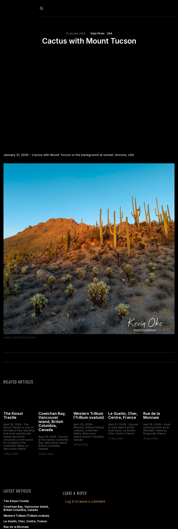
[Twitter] (83, 52)
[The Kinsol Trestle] (19, 398)
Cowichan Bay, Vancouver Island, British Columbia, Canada (52, 421)
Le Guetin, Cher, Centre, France (123, 415)
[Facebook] (73, 52)
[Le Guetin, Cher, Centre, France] (124, 398)
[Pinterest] (94, 52)
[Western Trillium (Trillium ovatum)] (89, 398)
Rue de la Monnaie (151, 415)
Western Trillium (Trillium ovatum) (88, 415)
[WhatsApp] (105, 52)
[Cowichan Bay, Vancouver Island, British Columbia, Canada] (54, 398)
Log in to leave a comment (85, 501)
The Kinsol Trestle (13, 415)
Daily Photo (98, 33)
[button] (44, 8)
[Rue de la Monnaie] (159, 398)
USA (109, 33)
